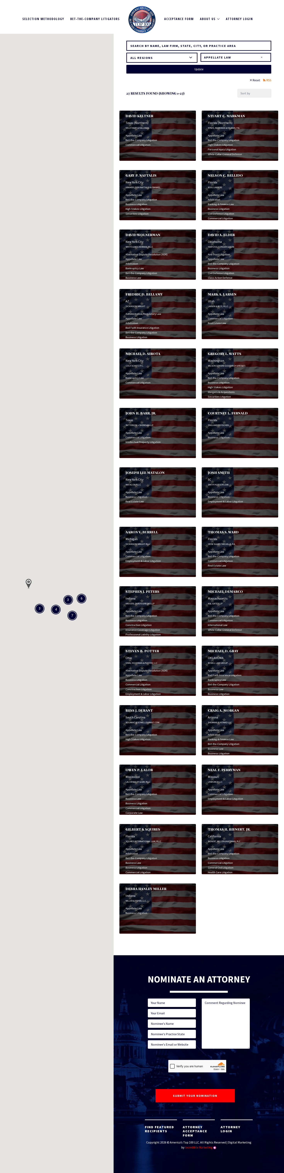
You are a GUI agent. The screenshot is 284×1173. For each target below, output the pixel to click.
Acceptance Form (179, 19)
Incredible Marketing (199, 1147)
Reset (256, 80)
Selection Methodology (43, 19)
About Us (208, 19)
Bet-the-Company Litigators (95, 19)
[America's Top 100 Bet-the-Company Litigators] (142, 19)
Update (198, 69)
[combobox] (235, 57)
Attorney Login (239, 19)
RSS (268, 80)
